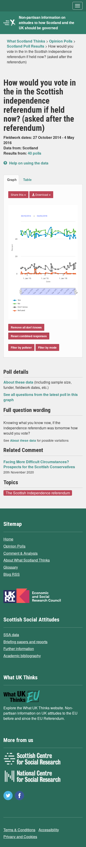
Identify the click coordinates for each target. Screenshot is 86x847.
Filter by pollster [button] (21, 347)
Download (42, 194)
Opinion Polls (14, 546)
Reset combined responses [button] (29, 336)
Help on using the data (28, 163)
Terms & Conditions (19, 829)
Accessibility (49, 829)
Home (8, 539)
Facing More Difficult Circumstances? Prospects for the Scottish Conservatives (39, 464)
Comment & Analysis (20, 553)
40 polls (34, 153)
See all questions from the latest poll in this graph (40, 397)
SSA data (11, 634)
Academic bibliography (22, 655)
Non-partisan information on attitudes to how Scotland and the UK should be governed (46, 22)
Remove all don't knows (26, 327)
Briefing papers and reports (25, 641)
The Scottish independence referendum (38, 492)
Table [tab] (27, 179)
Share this (17, 194)
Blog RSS (11, 574)
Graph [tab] (12, 179)
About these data (18, 382)
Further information (18, 648)
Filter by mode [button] (47, 347)
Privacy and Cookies (20, 836)
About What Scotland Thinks (26, 560)
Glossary (10, 567)
